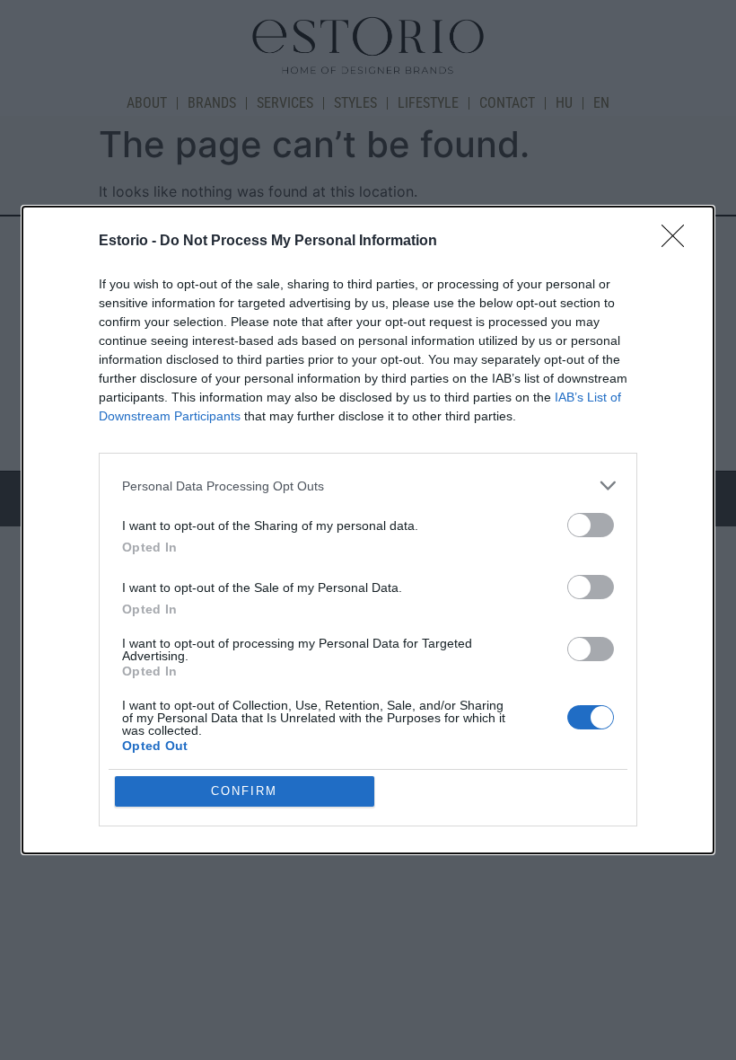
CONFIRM (244, 791)
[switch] (590, 525)
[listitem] (368, 485)
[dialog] (368, 530)
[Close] (679, 242)
